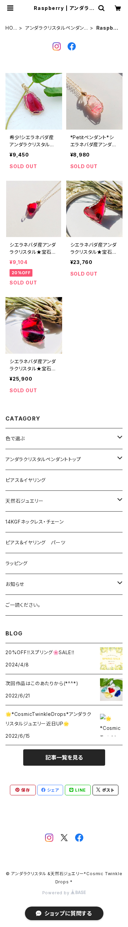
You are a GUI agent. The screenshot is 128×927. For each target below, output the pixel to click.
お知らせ (14, 584)
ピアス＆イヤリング (25, 480)
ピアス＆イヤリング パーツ (35, 542)
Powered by (56, 892)
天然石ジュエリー (24, 501)
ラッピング (16, 563)
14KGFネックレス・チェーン (34, 522)
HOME (9, 28)
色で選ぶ (15, 438)
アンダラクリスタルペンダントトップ (56, 28)
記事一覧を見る (64, 757)
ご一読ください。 (22, 605)
